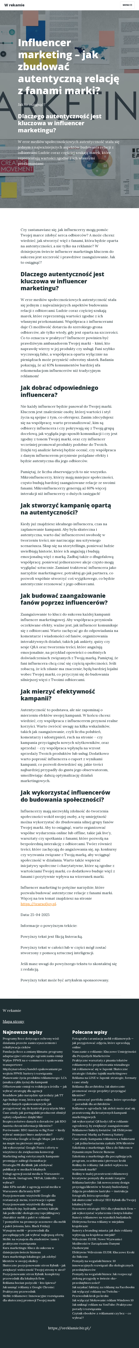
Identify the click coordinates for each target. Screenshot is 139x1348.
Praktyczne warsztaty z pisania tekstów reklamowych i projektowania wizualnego (101, 1062)
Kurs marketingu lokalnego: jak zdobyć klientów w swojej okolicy (29, 1259)
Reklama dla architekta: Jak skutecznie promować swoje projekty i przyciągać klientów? (99, 1091)
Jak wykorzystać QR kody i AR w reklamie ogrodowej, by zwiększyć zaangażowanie (100, 1124)
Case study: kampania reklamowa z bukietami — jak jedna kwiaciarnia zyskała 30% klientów (103, 1141)
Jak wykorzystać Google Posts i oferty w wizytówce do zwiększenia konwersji (30, 1150)
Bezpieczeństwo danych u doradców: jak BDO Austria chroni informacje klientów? (34, 1124)
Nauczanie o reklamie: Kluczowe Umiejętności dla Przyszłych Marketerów (104, 1054)
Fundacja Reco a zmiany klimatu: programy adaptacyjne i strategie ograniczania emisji (33, 1054)
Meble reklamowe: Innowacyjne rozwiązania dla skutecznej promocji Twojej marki (33, 1298)
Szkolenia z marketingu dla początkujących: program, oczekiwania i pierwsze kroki (102, 1158)
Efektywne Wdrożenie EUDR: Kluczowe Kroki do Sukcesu (103, 1254)
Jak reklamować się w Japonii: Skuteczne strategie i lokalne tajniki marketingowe (100, 1071)
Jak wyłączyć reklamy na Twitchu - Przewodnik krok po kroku (96, 1294)
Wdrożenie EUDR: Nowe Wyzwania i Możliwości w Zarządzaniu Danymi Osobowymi (97, 1243)
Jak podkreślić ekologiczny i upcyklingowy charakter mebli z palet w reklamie (31, 1215)
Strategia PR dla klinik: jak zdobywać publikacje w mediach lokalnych (28, 1167)
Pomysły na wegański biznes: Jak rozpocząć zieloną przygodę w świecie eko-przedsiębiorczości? (102, 1278)
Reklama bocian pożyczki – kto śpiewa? (29, 1283)
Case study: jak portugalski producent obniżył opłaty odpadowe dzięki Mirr (34, 1115)
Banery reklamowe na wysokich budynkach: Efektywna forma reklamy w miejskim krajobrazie (102, 1222)
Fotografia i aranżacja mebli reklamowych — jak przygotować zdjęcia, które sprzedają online (103, 1043)
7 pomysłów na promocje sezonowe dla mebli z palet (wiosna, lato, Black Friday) (34, 1224)
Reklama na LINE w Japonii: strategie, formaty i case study (104, 1080)
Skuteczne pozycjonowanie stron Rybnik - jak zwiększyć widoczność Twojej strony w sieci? (34, 1267)
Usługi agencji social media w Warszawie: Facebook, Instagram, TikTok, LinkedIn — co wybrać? (33, 1178)
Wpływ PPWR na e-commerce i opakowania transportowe (33, 1062)
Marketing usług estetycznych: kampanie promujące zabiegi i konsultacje (31, 1158)
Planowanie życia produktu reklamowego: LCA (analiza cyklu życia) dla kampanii (35, 1080)
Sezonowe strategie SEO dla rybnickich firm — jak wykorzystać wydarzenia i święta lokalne (104, 1211)
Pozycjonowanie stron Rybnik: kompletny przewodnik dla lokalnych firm (31, 1276)
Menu (126, 5)
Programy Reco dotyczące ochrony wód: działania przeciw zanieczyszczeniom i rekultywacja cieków (31, 1043)
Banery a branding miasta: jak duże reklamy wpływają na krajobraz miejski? (102, 1233)
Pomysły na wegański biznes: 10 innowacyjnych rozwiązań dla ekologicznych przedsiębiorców (102, 1265)
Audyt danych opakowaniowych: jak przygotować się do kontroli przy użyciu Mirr (34, 1106)
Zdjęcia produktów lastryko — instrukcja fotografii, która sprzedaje (100, 1193)
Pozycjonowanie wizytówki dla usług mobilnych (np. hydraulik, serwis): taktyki (30, 1206)
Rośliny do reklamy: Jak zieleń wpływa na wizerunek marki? (100, 1167)
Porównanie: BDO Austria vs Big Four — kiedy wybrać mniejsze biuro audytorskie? (34, 1132)
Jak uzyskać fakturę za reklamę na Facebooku (103, 1287)
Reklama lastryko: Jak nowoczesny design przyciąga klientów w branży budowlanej (100, 1185)
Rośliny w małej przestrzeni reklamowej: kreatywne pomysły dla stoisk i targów (100, 1176)
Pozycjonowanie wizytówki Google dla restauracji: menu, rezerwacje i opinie (29, 1198)
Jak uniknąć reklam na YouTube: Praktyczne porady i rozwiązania (102, 1307)
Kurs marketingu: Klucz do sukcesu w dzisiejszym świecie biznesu (28, 1250)
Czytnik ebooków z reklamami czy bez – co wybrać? (101, 1315)
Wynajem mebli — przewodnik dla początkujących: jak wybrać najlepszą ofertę (33, 1233)
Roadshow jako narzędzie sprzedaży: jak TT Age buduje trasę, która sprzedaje (33, 1097)
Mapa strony (13, 1021)
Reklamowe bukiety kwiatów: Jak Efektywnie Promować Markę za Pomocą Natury (102, 1132)
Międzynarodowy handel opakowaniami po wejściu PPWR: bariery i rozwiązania (32, 1071)
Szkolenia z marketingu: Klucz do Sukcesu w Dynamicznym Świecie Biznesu (102, 1150)
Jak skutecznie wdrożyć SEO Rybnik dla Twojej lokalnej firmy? (104, 1202)
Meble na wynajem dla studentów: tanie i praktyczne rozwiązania (31, 1241)
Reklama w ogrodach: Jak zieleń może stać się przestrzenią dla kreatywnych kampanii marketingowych (103, 1112)
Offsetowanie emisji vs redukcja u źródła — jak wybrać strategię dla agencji (35, 1089)
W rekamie (14, 5)
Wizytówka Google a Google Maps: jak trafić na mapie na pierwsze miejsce (33, 1141)
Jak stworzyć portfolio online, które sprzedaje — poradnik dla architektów (104, 1102)
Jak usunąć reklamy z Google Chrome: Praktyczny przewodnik (29, 1289)
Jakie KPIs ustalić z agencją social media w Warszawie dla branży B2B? (32, 1189)
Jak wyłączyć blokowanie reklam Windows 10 (103, 1300)
